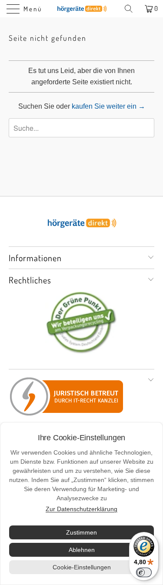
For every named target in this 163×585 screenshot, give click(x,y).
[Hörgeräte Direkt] (82, 8)
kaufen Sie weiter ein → (108, 106)
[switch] (144, 572)
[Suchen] (132, 9)
